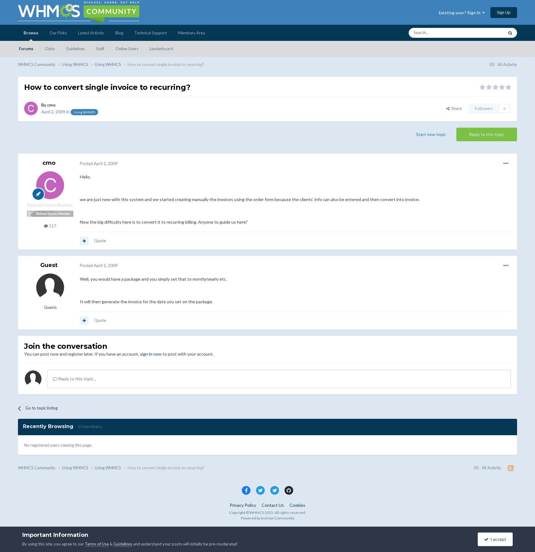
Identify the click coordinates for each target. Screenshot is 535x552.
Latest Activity (91, 32)
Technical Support (150, 32)
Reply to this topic (486, 134)
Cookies (297, 505)
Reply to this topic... (76, 378)
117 (52, 225)
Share (456, 108)
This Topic (487, 32)
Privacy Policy (243, 505)
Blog (119, 32)
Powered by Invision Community (267, 518)
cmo (51, 104)
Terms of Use (97, 543)
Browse (31, 32)
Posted (99, 163)
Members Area (191, 32)
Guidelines (75, 48)
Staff (100, 48)
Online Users (126, 48)
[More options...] (506, 163)
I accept (497, 539)
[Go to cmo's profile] (31, 108)
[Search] (510, 33)
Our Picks (58, 32)
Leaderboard (161, 48)
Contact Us (273, 505)
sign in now (151, 354)
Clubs (50, 48)
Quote (100, 240)
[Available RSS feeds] (510, 468)
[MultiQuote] (84, 241)
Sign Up (504, 12)
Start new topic (431, 134)
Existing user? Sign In (460, 12)
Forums (26, 48)
